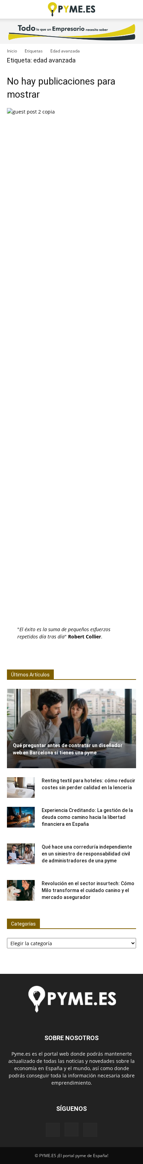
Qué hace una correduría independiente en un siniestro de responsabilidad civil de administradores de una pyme (87, 853)
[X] (90, 1130)
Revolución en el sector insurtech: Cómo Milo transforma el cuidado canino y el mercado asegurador (88, 890)
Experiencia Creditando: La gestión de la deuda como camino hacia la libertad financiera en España (87, 817)
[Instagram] (71, 1129)
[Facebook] (53, 1130)
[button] (12, 9)
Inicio (12, 51)
